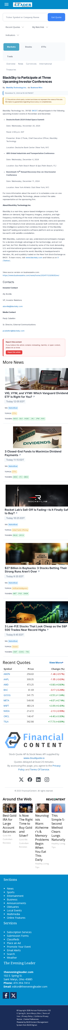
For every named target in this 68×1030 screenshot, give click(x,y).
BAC (6, 689)
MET (15, 594)
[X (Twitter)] (21, 780)
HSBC (26, 419)
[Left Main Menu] (6, 4)
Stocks (28, 46)
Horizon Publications (39, 1010)
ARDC (15, 477)
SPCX (21, 535)
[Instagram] (47, 780)
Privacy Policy (27, 1016)
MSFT (6, 705)
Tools (10, 56)
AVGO (15, 419)
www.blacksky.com (34, 257)
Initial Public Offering (20, 530)
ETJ (21, 477)
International (45, 63)
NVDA (7, 711)
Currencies (31, 63)
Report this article (14, 352)
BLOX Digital (32, 1025)
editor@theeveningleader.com (29, 986)
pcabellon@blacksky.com (13, 331)
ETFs (43, 46)
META (6, 700)
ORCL (6, 716)
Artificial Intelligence (20, 588)
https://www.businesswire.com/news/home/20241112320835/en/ (31, 275)
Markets (11, 46)
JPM (37, 419)
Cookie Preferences (31, 1019)
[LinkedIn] (38, 780)
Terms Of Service (39, 769)
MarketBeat (13, 408)
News (20, 63)
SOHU (21, 652)
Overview (10, 63)
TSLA (6, 721)
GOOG (7, 695)
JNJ (32, 419)
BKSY (34, 111)
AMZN (7, 674)
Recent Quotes (13, 27)
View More (55, 662)
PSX (20, 594)
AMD (6, 684)
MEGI (26, 477)
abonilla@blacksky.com (13, 306)
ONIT (15, 652)
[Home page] (22, 4)
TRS (27, 652)
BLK (21, 419)
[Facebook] (30, 780)
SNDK (26, 594)
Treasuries (11, 69)
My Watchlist (38, 27)
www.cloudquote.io (34, 758)
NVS (43, 419)
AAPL (6, 679)
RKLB (15, 535)
